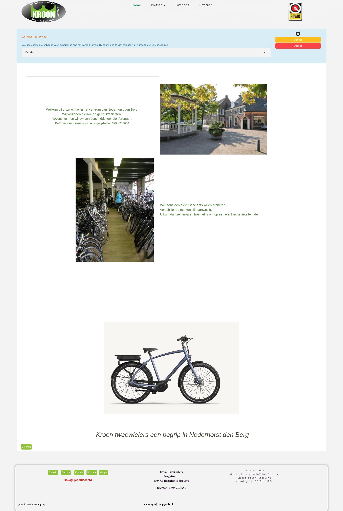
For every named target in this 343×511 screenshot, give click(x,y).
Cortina (66, 472)
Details (29, 52)
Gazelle (53, 472)
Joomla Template (27, 504)
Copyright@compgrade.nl (158, 504)
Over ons (182, 5)
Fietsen (157, 5)
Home (136, 5)
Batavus (91, 472)
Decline (298, 45)
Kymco (79, 472)
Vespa (103, 472)
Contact (205, 5)
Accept (298, 39)
